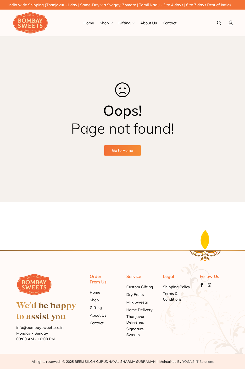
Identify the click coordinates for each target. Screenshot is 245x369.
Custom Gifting (139, 286)
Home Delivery (139, 309)
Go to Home (122, 150)
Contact (170, 23)
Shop (104, 23)
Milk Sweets (137, 302)
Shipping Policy (176, 286)
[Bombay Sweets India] (30, 23)
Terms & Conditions (172, 296)
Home (89, 23)
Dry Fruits (135, 294)
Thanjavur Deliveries (135, 319)
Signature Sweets (135, 331)
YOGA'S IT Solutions (198, 361)
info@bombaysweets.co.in (39, 327)
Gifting (124, 23)
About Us (148, 23)
